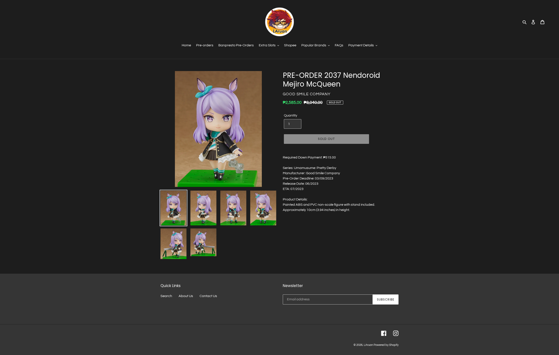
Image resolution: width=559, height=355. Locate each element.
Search (166, 296)
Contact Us (208, 296)
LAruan (368, 344)
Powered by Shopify (386, 344)
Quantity (290, 115)
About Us (186, 296)
